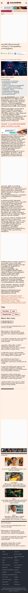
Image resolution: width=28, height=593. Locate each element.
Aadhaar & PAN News (8, 570)
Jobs (3, 562)
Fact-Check (5, 577)
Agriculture (5, 582)
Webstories (17, 584)
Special (16, 582)
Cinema (16, 314)
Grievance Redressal (7, 557)
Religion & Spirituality (8, 574)
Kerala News (6, 311)
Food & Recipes (6, 565)
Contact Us (5, 554)
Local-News (17, 572)
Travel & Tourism (6, 579)
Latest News (5, 584)
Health (16, 562)
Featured (4, 455)
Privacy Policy (18, 554)
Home (2, 14)
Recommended (5, 523)
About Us (16, 551)
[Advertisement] (14, 28)
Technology (17, 567)
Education (4, 567)
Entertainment (9, 14)
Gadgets (16, 570)
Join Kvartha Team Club (19, 557)
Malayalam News (7, 314)
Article (16, 579)
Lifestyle (4, 572)
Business (16, 560)
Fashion (16, 577)
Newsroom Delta (6, 59)
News (13, 311)
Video (15, 574)
